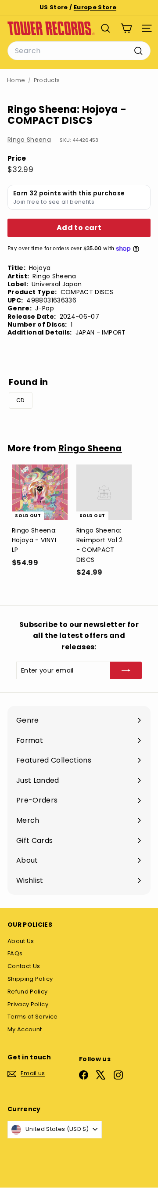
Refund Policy (27, 991)
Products (47, 80)
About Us (20, 941)
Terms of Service (32, 1016)
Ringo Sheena (29, 139)
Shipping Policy (30, 979)
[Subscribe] (126, 670)
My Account (24, 1029)
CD (20, 400)
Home (16, 80)
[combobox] (79, 51)
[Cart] (126, 28)
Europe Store (95, 7)
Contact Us (23, 966)
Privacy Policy (27, 1004)
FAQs (14, 953)
